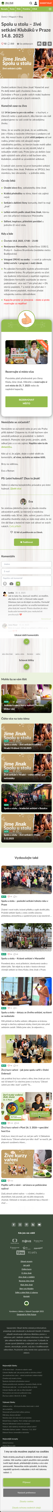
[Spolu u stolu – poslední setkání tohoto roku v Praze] (26, 880)
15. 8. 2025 (24, 625)
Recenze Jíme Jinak (26, 1281)
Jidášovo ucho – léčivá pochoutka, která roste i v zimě (21, 1406)
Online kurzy (27, 1269)
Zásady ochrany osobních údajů (26, 1508)
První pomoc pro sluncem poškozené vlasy (17, 1393)
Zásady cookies (26, 1501)
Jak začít (26, 1265)
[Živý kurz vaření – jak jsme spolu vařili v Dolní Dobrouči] (26, 1049)
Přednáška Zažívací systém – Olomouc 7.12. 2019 (19, 1429)
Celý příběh (15, 526)
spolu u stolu (19, 654)
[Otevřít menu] (50, 9)
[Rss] (33, 1225)
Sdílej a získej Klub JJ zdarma (26, 1293)
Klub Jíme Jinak (26, 1285)
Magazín (13, 17)
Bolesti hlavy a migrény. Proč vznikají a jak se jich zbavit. (21, 1421)
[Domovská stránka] (7, 3)
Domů (4, 17)
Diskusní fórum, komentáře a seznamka (16, 1432)
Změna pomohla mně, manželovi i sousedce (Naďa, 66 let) (22, 1384)
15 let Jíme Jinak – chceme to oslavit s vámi (17, 1369)
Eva (31, 501)
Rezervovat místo (26, 402)
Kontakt (26, 1296)
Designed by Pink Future (26, 1315)
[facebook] (44, 44)
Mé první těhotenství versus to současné (16, 1423)
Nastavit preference (27, 1493)
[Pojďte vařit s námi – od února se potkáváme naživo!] (26, 1164)
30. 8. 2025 (20, 593)
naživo (38, 654)
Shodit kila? (46, 3)
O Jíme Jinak (26, 1273)
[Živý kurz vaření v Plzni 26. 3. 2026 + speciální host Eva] (26, 1106)
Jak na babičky (7, 1409)
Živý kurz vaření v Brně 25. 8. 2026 (14, 1396)
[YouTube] (39, 1225)
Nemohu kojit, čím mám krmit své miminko (17, 1418)
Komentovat (46, 619)
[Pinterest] (26, 1225)
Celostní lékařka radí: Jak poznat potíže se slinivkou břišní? (22, 1372)
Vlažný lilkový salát (9, 1446)
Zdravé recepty (26, 1261)
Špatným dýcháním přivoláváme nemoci (16, 1381)
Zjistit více (15, 489)
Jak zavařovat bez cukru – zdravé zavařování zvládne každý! (22, 1375)
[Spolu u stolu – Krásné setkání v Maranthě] (26, 937)
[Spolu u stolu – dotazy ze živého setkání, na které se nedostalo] (26, 991)
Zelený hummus (8, 1443)
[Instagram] (20, 1225)
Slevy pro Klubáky (26, 1289)
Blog (21, 17)
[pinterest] (50, 44)
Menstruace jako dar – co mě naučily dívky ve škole (20, 1387)
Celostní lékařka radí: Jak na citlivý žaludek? (17, 1390)
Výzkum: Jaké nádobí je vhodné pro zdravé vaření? (20, 1426)
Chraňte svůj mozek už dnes (12, 1378)
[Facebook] (14, 1225)
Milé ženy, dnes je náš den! (12, 1415)
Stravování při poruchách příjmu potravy (16, 1412)
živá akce (30, 654)
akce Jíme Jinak (7, 654)
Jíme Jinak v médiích (26, 1277)
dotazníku (6, 447)
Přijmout (26, 1482)
